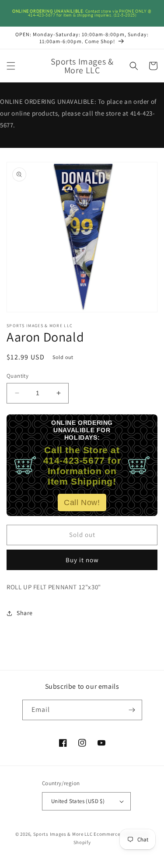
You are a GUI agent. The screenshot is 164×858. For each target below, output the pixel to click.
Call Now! (82, 502)
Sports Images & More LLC (63, 834)
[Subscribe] (132, 710)
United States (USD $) (78, 801)
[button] (11, 65)
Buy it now (82, 560)
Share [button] (25, 613)
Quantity (17, 375)
